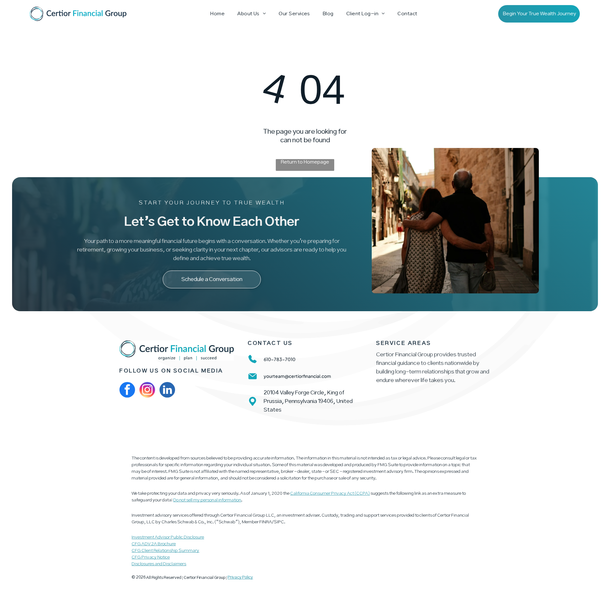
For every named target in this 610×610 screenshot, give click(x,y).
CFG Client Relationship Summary (165, 550)
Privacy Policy (240, 577)
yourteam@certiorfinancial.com (297, 376)
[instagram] (147, 390)
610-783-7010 (279, 359)
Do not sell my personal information (207, 500)
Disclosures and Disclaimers (159, 564)
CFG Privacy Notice (151, 557)
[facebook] (127, 390)
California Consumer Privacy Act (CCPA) (330, 493)
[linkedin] (167, 390)
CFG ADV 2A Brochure (154, 544)
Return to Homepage (305, 162)
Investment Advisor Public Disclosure (168, 537)
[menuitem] (217, 13)
